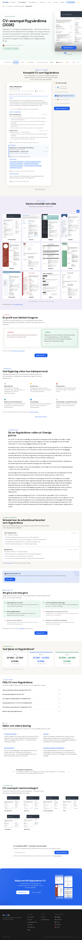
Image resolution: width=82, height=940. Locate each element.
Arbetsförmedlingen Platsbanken (54, 748)
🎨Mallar (16, 62)
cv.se (5, 2)
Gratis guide (70, 2)
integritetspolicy (58, 856)
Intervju (55, 2)
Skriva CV (42, 2)
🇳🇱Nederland (58, 919)
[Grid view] (78, 211)
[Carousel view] (74, 211)
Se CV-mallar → (10, 579)
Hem (4, 6)
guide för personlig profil (18, 351)
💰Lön (67, 62)
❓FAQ (73, 62)
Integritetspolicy (45, 919)
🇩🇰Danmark (58, 924)
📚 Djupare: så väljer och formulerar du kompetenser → (22, 171)
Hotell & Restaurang (19, 6)
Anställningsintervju (32, 922)
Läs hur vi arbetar (75, 937)
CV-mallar (12, 2)
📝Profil (23, 62)
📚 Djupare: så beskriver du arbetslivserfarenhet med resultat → (25, 142)
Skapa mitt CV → (41, 355)
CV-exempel (21, 2)
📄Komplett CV (7, 62)
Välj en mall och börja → (41, 416)
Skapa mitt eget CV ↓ (62, 108)
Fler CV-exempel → (37, 892)
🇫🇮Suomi (57, 922)
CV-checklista (21, 628)
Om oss (43, 917)
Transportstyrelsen (11, 734)
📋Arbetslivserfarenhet (42, 62)
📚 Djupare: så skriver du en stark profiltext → (28, 109)
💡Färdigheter (30, 62)
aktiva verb (10, 563)
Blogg (62, 2)
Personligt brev (33, 2)
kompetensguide (33, 412)
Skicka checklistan (61, 852)
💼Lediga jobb (59, 62)
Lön (49, 2)
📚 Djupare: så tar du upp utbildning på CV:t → (20, 156)
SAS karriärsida (9, 748)
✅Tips (52, 62)
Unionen (46, 734)
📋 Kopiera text (13, 109)
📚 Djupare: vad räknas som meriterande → (20, 181)
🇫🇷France (57, 927)
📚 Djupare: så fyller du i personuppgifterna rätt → (21, 94)
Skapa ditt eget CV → (41, 189)
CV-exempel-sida (18, 304)
